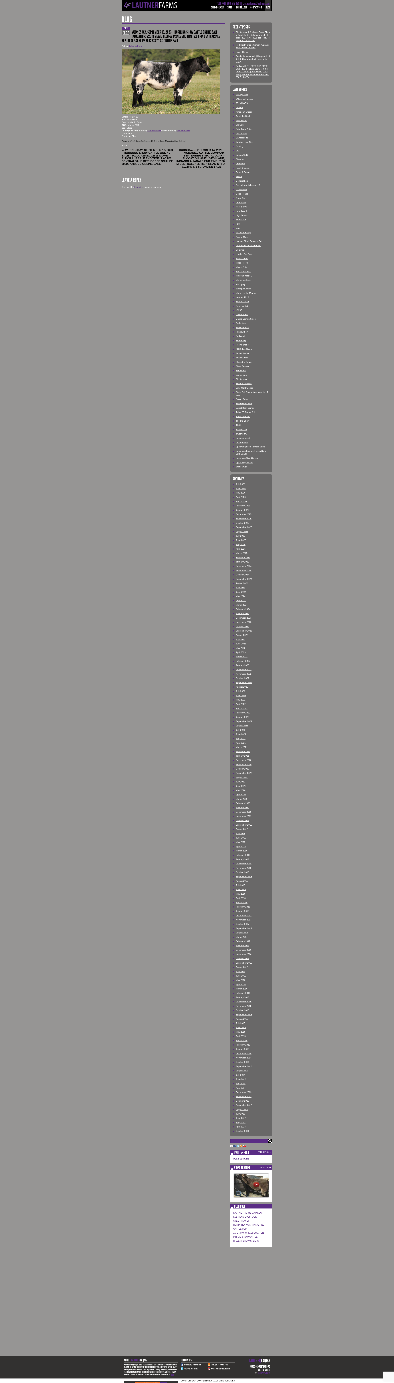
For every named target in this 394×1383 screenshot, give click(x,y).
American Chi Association (248, 1233)
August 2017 (242, 932)
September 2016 (244, 963)
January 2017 (242, 945)
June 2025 (241, 540)
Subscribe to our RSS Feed (219, 1364)
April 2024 (241, 600)
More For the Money (246, 293)
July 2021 (240, 730)
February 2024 (243, 609)
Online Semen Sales (246, 319)
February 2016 (243, 993)
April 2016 (241, 984)
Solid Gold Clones (244, 388)
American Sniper (244, 112)
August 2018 (242, 881)
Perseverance (242, 327)
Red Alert (240, 336)
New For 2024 (243, 306)
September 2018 (244, 876)
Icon (238, 228)
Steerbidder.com (244, 403)
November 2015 (243, 1006)
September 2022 (244, 682)
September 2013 (244, 1105)
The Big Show (242, 421)
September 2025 (244, 527)
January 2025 (242, 562)
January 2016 (242, 997)
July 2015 (240, 1023)
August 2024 (242, 583)
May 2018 (240, 894)
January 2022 (242, 717)
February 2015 (243, 1045)
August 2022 (242, 687)
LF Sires (240, 250)
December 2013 (243, 1092)
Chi (237, 150)
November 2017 (243, 919)
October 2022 (242, 678)
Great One (241, 198)
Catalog (239, 146)
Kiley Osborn (135, 46)
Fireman (240, 159)
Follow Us (263, 1152)
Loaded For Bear (244, 254)
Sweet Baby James (245, 408)
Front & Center (243, 168)
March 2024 (241, 605)
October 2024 (242, 574)
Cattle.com (240, 1229)
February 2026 (243, 505)
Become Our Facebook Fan (192, 1364)
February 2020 (243, 803)
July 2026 (240, 484)
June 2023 (241, 643)
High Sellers (241, 7)
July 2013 (240, 1114)
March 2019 (241, 850)
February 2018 (243, 907)
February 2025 (243, 557)
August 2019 (242, 829)
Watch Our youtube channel (220, 1368)
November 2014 (243, 1057)
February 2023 (243, 661)
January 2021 (242, 756)
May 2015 (240, 1032)
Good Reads (242, 194)
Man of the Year (243, 271)
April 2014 (241, 1088)
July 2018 (240, 885)
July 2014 (240, 1075)
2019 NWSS (242, 103)
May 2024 (240, 596)
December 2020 (243, 760)
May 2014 (240, 1083)
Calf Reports (242, 137)
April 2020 (241, 794)
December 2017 (243, 915)
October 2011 (242, 1131)
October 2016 (242, 958)
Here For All (241, 206)
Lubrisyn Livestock (245, 1217)
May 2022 (240, 700)
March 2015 (241, 1040)
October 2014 (242, 1062)
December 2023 (243, 618)
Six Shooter (241, 379)
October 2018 (242, 872)
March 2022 (241, 708)
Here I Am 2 (241, 211)
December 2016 (243, 950)
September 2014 (244, 1066)
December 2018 (243, 863)
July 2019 (240, 833)
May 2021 (240, 738)
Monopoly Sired (243, 288)
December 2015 (243, 1001)
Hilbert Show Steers (246, 1241)
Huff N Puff (241, 219)
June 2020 (241, 786)
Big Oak (239, 125)
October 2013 (242, 1101)
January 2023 (242, 665)
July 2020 (240, 781)
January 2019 (242, 859)
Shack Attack (242, 357)
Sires (229, 7)
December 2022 (243, 669)
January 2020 (242, 807)
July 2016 (240, 971)
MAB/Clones (242, 258)
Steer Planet (241, 1221)
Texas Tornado (243, 416)
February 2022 (243, 712)
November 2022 (243, 674)
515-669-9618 (154, 130)
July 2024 (240, 587)
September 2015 (244, 1014)
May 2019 (240, 842)
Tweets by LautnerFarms (241, 1159)
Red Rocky (241, 340)
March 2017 (241, 937)
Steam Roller (242, 399)
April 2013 (241, 1126)
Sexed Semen (242, 353)
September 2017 (244, 928)
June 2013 (241, 1118)
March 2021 (241, 747)
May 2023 (240, 648)
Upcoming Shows (244, 462)
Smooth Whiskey (244, 383)
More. (172, 1374)
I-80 (238, 224)
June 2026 (241, 488)
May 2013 (240, 1122)
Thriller (239, 425)
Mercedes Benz (243, 280)
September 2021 (244, 721)
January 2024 (242, 613)
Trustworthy (241, 434)
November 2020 (243, 764)
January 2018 (242, 911)
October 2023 (242, 626)
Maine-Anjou (242, 267)
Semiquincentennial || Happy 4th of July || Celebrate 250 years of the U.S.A (253, 59)
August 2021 (242, 725)
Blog (268, 7)
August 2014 (242, 1070)
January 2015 (242, 1049)
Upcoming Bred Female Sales (250, 446)
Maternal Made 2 (244, 275)
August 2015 (242, 1019)
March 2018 (241, 902)
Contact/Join (256, 7)
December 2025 (243, 514)
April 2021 (241, 743)
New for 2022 (242, 301)
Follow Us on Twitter (191, 1368)
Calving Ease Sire (244, 142)
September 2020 (244, 773)
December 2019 (243, 812)
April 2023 (241, 652)
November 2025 (243, 518)
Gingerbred (241, 189)
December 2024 (243, 566)
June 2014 (241, 1079)
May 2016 (240, 980)
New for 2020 (242, 297)
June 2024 (241, 592)
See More (264, 1167)
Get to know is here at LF (248, 185)
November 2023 (243, 622)
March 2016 (241, 988)
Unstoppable (242, 442)
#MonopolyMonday (245, 99)
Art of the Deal (243, 116)
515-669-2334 (183, 130)
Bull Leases (241, 133)
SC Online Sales (157, 141)
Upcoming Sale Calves (175, 141)
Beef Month (241, 120)
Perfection (145, 141)
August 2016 (242, 967)
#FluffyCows (135, 141)
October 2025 (242, 523)
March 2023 (241, 656)
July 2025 (240, 536)
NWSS (239, 310)
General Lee (242, 181)
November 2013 (243, 1096)
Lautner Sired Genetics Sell (249, 241)
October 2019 (242, 820)
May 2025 (240, 544)
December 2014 (243, 1053)
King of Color (242, 237)
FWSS (239, 176)
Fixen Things (242, 52)
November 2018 (243, 868)
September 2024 (244, 579)
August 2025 (242, 531)
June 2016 (241, 976)
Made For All (242, 263)
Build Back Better (244, 129)
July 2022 (240, 691)
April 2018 (241, 898)
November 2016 (243, 954)
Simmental (241, 370)
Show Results (242, 366)
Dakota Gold (242, 155)
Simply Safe (241, 375)
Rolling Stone (242, 344)
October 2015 (242, 1010)
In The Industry (243, 232)
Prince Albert (242, 332)
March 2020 (241, 799)
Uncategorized (243, 438)
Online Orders (217, 7)
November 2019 (243, 816)
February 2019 (243, 855)
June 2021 (241, 734)
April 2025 (241, 549)
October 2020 (242, 769)
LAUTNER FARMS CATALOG (247, 1213)
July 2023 (240, 639)
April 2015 (241, 1036)
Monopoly (240, 284)
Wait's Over (241, 466)
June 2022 (241, 695)
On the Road (242, 314)
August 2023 (242, 635)
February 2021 (243, 751)
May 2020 (240, 790)
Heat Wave (241, 202)
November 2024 (243, 570)
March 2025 (241, 553)
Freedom (240, 163)
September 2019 (244, 825)
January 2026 (242, 510)
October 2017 (242, 924)
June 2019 (241, 838)
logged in (138, 187)
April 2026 (241, 497)
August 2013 (242, 1109)
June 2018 (241, 889)
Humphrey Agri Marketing (249, 1225)
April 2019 (241, 846)
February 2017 (243, 941)
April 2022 (241, 704)
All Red (239, 107)
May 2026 (240, 492)
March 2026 (241, 501)
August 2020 (242, 777)
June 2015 (241, 1027)
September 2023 (244, 631)
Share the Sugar (244, 362)
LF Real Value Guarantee (248, 245)
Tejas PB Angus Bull (245, 412)
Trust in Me (241, 429)
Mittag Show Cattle (245, 1237)
